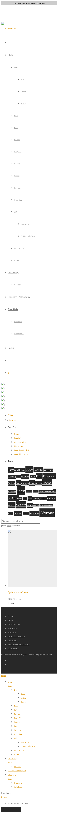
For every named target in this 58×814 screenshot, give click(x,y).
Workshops (19, 248)
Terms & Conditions (16, 636)
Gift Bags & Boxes (29, 236)
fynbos (11, 483)
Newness (18, 446)
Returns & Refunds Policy (19, 644)
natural (35, 491)
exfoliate (33, 476)
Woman (47, 512)
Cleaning (18, 200)
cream (18, 476)
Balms (17, 140)
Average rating (20, 442)
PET (20, 498)
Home (47, 482)
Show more (13, 603)
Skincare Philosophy (19, 296)
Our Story (13, 272)
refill (30, 498)
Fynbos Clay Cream (18, 592)
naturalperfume (46, 492)
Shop (11, 54)
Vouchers (25, 224)
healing (38, 483)
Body (16, 67)
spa (51, 505)
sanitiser (51, 498)
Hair (16, 128)
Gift (15, 212)
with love (34, 513)
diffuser (25, 476)
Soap (23, 79)
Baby (11, 470)
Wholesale (19, 334)
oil (54, 491)
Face (16, 115)
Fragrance (49, 476)
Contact (17, 285)
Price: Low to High (21, 450)
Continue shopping (11, 809)
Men (21, 490)
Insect (16, 176)
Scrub (23, 103)
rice (45, 498)
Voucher (18, 513)
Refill (16, 260)
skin (41, 505)
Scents (17, 164)
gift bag (25, 483)
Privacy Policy (13, 648)
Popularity (18, 438)
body (29, 469)
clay (51, 470)
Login (11, 347)
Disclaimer (12, 640)
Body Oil (17, 152)
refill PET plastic (38, 498)
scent (11, 505)
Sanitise (17, 188)
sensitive (36, 505)
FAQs (10, 620)
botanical (47, 470)
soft (48, 505)
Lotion (23, 91)
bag (16, 470)
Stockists (13, 309)
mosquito (29, 491)
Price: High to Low (21, 454)
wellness (26, 513)
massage (12, 492)
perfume (13, 498)
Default (17, 434)
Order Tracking (14, 624)
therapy (10, 513)
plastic (25, 498)
